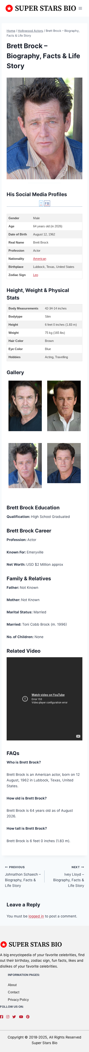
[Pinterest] (28, 1017)
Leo (35, 275)
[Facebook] (2, 1017)
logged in (36, 916)
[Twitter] (15, 1017)
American (39, 258)
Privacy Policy (18, 999)
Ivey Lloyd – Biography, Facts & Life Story (68, 876)
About (12, 985)
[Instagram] (8, 1017)
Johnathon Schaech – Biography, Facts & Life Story (23, 876)
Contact (13, 992)
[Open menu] (80, 8)
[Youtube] (22, 1017)
